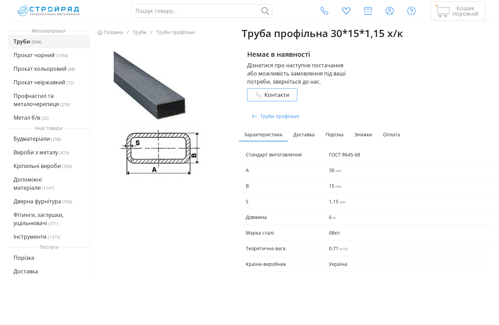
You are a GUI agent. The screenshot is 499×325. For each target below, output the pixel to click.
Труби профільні (175, 32)
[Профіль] (390, 11)
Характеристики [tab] (263, 134)
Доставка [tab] (304, 134)
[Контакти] (324, 11)
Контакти (276, 95)
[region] (49, 162)
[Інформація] (411, 11)
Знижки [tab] (363, 134)
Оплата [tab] (391, 134)
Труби (140, 32)
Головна (113, 32)
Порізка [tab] (335, 134)
